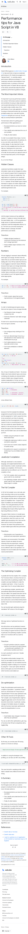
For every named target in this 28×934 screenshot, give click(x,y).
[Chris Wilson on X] (8, 61)
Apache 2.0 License (5, 858)
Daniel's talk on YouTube (10, 832)
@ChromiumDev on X (7, 913)
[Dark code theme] (25, 195)
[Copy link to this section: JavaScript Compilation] (21, 457)
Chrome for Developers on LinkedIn (10, 918)
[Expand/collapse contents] (12, 37)
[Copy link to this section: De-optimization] (15, 683)
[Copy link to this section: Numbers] (10, 251)
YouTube (4, 915)
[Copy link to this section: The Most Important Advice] (24, 94)
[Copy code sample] (27, 195)
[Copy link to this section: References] (11, 827)
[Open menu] (2, 2)
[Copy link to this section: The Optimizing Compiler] (22, 571)
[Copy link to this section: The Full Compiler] (16, 488)
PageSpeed (4, 115)
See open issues (6, 894)
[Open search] (17, 2)
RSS (3, 920)
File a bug (4, 892)
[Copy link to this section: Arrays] (7, 302)
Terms (2, 927)
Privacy (7, 927)
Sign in (24, 1)
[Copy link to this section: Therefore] (9, 235)
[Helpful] (10, 14)
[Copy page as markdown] (7, 32)
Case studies (5, 905)
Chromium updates (7, 902)
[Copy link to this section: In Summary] (11, 778)
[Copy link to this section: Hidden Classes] (15, 164)
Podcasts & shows (6, 907)
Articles (3, 6)
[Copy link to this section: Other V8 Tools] (14, 737)
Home (2, 11)
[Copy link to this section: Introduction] (12, 66)
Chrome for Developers (7, 900)
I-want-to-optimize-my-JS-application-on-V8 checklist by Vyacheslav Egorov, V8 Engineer (15, 839)
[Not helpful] (12, 14)
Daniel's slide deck (9, 834)
